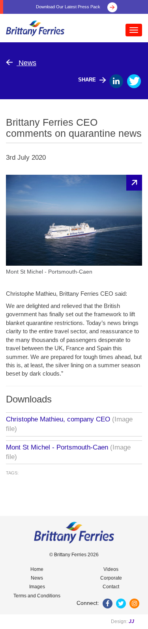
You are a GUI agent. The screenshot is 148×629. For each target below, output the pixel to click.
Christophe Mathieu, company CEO (58, 419)
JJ (131, 621)
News (26, 63)
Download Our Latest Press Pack (68, 6)
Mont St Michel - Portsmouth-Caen (57, 447)
